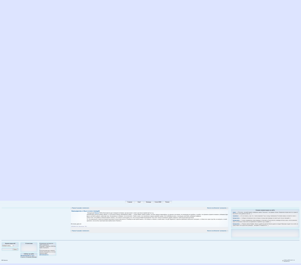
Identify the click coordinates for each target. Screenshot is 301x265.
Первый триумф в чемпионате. (80, 208)
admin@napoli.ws (44, 254)
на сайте (27, 255)
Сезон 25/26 (158, 202)
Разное (167, 202)
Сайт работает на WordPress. (289, 260)
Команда (148, 202)
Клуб (139, 202)
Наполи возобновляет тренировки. (217, 208)
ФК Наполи (4, 260)
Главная (129, 202)
